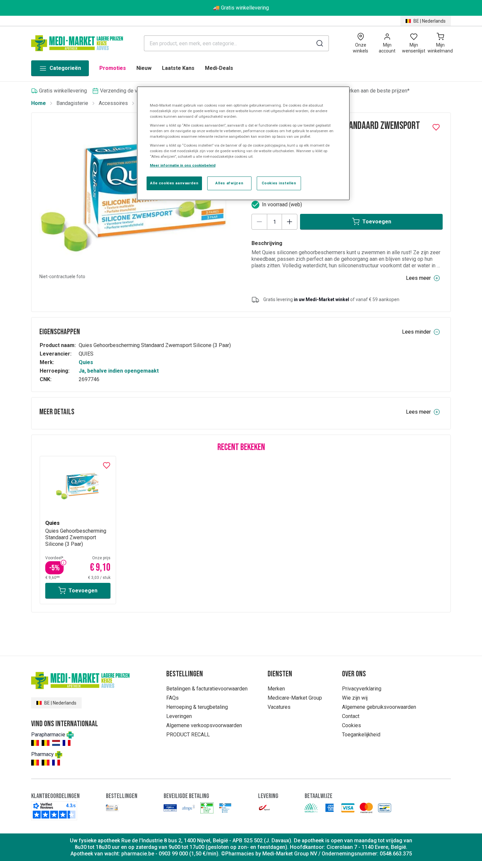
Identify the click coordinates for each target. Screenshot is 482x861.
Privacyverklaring (361, 689)
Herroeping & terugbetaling (197, 707)
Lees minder (416, 332)
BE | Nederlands (429, 21)
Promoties (112, 68)
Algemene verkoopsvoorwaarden (204, 725)
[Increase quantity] (289, 221)
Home (38, 103)
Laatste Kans (178, 68)
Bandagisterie (72, 103)
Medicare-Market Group (295, 698)
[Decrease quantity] (259, 221)
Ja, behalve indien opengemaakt (119, 371)
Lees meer (418, 278)
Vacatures (279, 707)
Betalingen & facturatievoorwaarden (207, 689)
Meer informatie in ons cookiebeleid (182, 165)
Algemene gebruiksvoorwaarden (379, 707)
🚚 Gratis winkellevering (241, 8)
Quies (86, 362)
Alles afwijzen (229, 183)
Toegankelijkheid (361, 734)
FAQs (172, 698)
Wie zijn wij (355, 698)
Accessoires (113, 103)
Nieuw (143, 68)
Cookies (351, 725)
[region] (243, 143)
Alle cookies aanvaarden (174, 183)
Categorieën (65, 68)
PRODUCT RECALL (188, 734)
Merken (276, 689)
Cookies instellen (279, 183)
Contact (350, 716)
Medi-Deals (219, 68)
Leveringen (179, 716)
